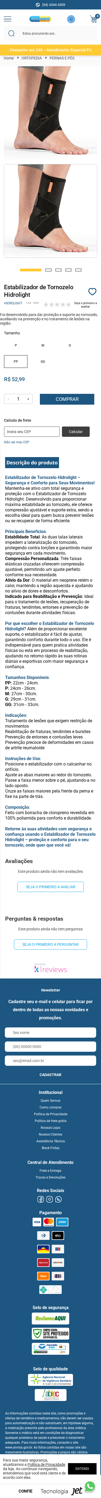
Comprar (67, 399)
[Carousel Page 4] (68, 270)
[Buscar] (11, 33)
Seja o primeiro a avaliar (50, 887)
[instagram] (49, 1199)
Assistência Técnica (50, 1141)
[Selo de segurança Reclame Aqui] (50, 1318)
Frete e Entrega (50, 1171)
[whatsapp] (58, 1199)
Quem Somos (50, 1101)
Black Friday (51, 1148)
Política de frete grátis (51, 1121)
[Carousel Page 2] (48, 270)
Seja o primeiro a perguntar (50, 944)
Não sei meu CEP (16, 442)
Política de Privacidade (50, 1114)
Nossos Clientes (50, 1134)
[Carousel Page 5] (78, 270)
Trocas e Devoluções (50, 1177)
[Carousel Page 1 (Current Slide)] (30, 270)
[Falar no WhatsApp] (89, 1486)
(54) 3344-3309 (53, 5)
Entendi (82, 1469)
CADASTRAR (50, 1075)
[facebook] (40, 1199)
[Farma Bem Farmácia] (40, 20)
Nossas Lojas (50, 1128)
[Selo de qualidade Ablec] (51, 1395)
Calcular (76, 432)
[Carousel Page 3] (58, 270)
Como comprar (51, 1107)
